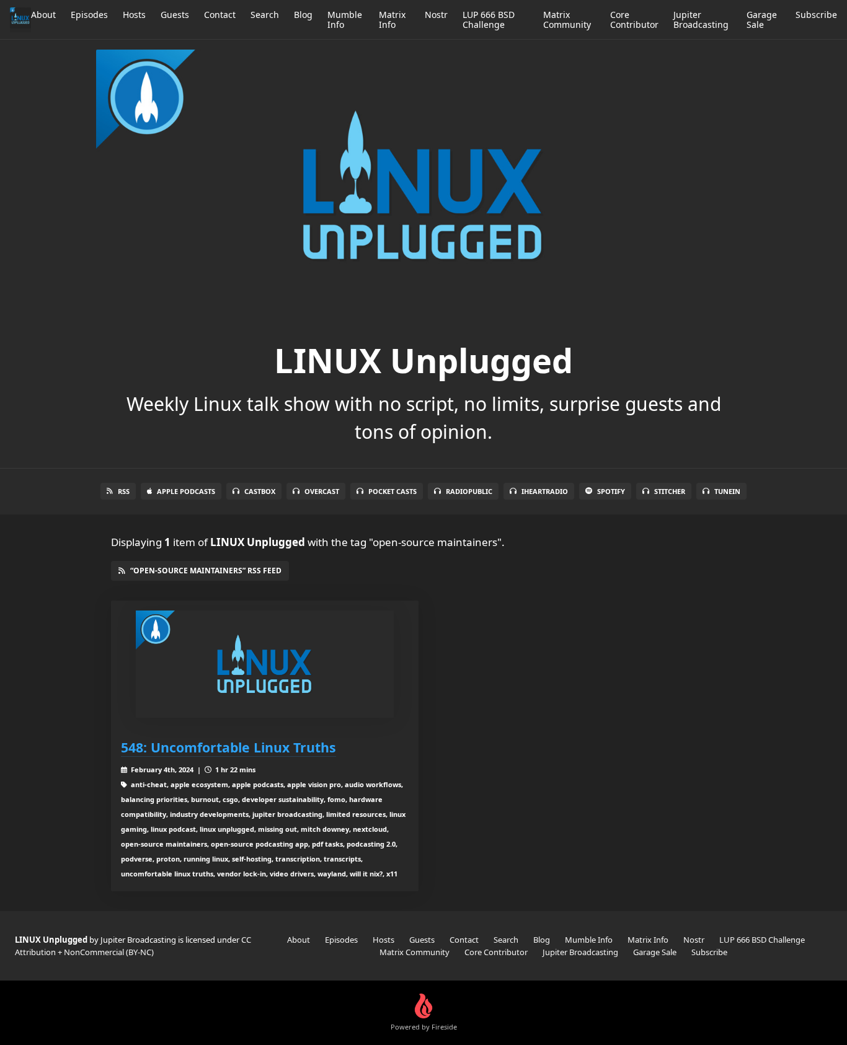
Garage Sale (762, 19)
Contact (220, 14)
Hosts (134, 14)
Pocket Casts (392, 491)
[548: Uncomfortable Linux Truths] (265, 664)
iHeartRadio (544, 491)
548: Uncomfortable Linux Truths (228, 747)
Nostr (436, 14)
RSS (124, 491)
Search (265, 14)
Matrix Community (567, 19)
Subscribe (816, 14)
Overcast (321, 491)
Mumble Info (344, 19)
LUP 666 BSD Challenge (489, 19)
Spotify (611, 491)
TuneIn (727, 491)
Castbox (259, 491)
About (43, 14)
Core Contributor (634, 19)
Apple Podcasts (186, 491)
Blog (303, 14)
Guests (175, 14)
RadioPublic (469, 491)
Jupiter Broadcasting (701, 19)
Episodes (89, 14)
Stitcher (669, 491)
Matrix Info (392, 19)
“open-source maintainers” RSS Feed (206, 570)
